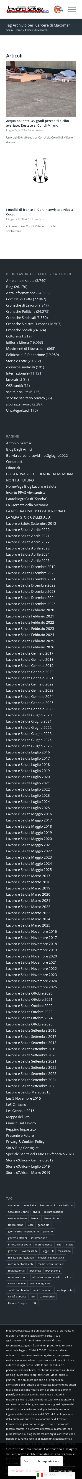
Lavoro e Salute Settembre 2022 (31, 1067)
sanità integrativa (40, 1283)
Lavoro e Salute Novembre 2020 (31, 956)
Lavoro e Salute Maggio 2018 (29, 826)
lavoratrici (14, 379)
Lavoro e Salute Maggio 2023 (29, 857)
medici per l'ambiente (20, 1264)
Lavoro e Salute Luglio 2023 (28, 795)
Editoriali (13, 467)
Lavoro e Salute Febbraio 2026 (30, 647)
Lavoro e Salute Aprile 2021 (28, 535)
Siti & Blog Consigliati (22, 1147)
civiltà (36, 1211)
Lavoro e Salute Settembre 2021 (31, 1061)
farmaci (35, 1218)
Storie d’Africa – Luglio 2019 (28, 1166)
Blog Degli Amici (19, 449)
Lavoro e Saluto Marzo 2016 (28, 1092)
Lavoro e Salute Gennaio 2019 (30, 665)
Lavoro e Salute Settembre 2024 (31, 1079)
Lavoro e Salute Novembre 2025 (31, 987)
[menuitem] (58, 9)
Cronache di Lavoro (21, 305)
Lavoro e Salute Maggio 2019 (29, 832)
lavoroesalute (30, 1251)
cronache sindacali (20, 367)
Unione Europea (17, 1303)
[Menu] (69, 9)
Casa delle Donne (18, 1211)
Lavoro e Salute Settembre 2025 (31, 1086)
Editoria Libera (17, 342)
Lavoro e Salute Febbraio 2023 (30, 628)
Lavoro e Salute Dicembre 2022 (31, 585)
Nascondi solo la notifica (29, 1471)
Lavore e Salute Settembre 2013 (31, 523)
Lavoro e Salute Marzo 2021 (28, 900)
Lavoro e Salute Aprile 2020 (28, 529)
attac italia (30, 1205)
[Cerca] (58, 9)
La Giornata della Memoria (27, 505)
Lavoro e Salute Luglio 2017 (28, 758)
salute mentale (17, 1283)
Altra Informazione (21, 293)
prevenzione (52, 1270)
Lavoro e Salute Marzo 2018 (28, 882)
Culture (12, 336)
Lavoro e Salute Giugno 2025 (29, 746)
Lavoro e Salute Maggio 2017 (29, 820)
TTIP (33, 1296)
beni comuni (47, 1205)
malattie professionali (21, 1257)
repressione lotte (18, 1277)
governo (48, 1231)
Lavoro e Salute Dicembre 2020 (31, 573)
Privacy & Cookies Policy (25, 1141)
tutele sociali (47, 1296)
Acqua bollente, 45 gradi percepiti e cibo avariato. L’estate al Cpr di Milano (37, 123)
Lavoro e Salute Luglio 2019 (28, 770)
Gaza (30, 1224)
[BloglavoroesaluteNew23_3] (34, 9)
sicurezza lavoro (18, 404)
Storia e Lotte (16, 361)
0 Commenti (36, 130)
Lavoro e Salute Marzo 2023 (28, 913)
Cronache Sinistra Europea (26, 323)
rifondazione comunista (46, 1277)
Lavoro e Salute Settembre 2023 (31, 1073)
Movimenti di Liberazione (26, 348)
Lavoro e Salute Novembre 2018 (31, 943)
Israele (69, 1244)
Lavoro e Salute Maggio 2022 (29, 851)
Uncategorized (17, 410)
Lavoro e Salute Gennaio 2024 (30, 696)
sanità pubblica (17, 1296)
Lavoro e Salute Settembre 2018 (31, 1042)
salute (68, 1277)
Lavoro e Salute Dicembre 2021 (31, 579)
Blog (9, 286)
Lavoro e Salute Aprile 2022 (28, 542)
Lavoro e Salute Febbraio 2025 (30, 641)
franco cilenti (15, 1224)
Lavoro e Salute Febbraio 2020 (30, 610)
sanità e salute (17, 391)
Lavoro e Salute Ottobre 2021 (29, 999)
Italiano (49, 1475)
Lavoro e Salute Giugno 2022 (29, 727)
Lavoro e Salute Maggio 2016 (29, 814)
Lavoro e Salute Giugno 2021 (29, 721)
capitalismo (66, 1205)
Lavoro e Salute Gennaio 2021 (30, 678)
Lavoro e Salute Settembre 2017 (31, 1036)
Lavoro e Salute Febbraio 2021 (30, 616)
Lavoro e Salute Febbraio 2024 (30, 634)
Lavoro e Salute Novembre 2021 (31, 962)
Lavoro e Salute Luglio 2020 (28, 777)
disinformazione (53, 1211)
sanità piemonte (42, 1290)
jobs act (12, 1251)
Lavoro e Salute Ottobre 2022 (29, 1005)
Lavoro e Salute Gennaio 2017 (30, 653)
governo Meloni (17, 1238)
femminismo (51, 1218)
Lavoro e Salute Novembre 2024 (31, 981)
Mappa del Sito (18, 1117)
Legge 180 (48, 1251)
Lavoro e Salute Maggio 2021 (29, 845)
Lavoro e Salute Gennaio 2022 (30, 684)
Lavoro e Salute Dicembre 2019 (31, 566)
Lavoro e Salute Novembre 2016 (31, 931)
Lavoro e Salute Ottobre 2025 (29, 1024)
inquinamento (43, 1244)
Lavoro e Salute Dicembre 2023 (31, 591)
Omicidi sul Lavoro (21, 1123)
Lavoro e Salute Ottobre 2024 (29, 1018)
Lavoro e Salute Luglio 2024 (28, 801)
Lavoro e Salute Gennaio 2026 (30, 709)
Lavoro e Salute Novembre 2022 (31, 968)
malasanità (64, 1251)
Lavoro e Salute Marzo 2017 (28, 875)
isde (58, 1244)
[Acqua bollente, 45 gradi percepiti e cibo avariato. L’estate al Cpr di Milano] (41, 89)
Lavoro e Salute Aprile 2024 (28, 554)
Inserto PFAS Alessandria (25, 492)
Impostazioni (63, 1471)
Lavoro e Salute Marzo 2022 (28, 906)
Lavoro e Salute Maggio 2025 (29, 869)
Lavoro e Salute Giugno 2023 (29, 733)
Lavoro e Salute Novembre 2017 (31, 937)
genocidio (43, 1224)
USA (34, 1303)
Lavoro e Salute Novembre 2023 (31, 974)
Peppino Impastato (21, 1129)
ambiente (13, 1205)
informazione (39, 1238)
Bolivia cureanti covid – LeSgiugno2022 (37, 455)
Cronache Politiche (20, 311)
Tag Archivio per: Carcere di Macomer (38, 25)
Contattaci (14, 461)
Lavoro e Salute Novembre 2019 (31, 950)
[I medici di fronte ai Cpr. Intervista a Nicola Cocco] (41, 178)
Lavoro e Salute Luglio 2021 (28, 783)
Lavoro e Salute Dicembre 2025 (31, 603)
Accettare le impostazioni (41, 1461)
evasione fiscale (17, 1218)
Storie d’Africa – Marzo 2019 (28, 1172)
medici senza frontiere (51, 1264)
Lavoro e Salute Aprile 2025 (28, 560)
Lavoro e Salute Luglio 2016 (28, 752)
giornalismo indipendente (23, 1231)
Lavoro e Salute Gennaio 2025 (30, 702)
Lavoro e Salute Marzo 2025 (28, 925)
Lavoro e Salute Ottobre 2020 (29, 993)
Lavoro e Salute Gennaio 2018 (30, 659)
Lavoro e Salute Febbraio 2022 (30, 622)
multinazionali (16, 1270)
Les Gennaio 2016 (20, 1110)
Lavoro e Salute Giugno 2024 (29, 739)
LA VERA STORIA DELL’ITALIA (28, 517)
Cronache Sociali (19, 330)
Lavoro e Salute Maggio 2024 (29, 863)
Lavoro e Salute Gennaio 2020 (30, 671)
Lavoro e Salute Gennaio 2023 (30, 690)
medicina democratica (51, 1257)
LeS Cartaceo (16, 1104)
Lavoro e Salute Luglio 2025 (28, 807)
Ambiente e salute (20, 280)
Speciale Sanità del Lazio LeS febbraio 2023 (40, 1154)
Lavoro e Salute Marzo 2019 (28, 888)
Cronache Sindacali (21, 317)
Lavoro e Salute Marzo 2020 (28, 894)
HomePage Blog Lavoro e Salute (31, 486)
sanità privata (64, 1290)
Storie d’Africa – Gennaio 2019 (30, 1160)
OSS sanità (14, 385)
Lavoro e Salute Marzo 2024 (28, 919)
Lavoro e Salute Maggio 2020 (29, 838)
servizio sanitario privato (25, 398)
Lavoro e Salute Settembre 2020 (31, 1055)
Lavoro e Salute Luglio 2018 (28, 764)
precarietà (35, 1270)
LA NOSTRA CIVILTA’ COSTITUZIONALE (36, 511)
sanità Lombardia (18, 1290)
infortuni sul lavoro (19, 1244)
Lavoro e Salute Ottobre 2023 (29, 1011)
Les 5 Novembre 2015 (23, 1098)
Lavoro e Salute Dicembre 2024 (31, 597)
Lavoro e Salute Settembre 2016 (31, 1030)
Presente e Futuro (20, 1135)
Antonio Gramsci (19, 443)
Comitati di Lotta (19, 299)
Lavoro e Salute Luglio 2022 (28, 789)
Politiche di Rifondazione (25, 354)
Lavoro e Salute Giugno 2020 (29, 715)
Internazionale (17, 373)
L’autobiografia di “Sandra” (26, 498)
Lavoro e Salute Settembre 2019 (31, 1049)
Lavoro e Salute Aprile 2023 (28, 548)
